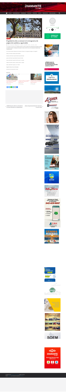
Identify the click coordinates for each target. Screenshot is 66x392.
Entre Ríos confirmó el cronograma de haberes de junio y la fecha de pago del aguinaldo (36, 81)
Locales (10, 13)
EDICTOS (39, 13)
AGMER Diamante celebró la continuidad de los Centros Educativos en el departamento (15, 106)
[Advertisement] (24, 97)
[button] (55, 13)
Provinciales (23, 13)
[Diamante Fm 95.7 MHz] (33, 3)
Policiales (29, 13)
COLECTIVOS (35, 13)
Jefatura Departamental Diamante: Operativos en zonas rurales (33, 106)
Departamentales (16, 13)
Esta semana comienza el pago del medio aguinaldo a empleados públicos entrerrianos (11, 81)
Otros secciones (52, 13)
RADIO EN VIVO (45, 13)
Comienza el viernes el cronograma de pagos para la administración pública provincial (24, 81)
